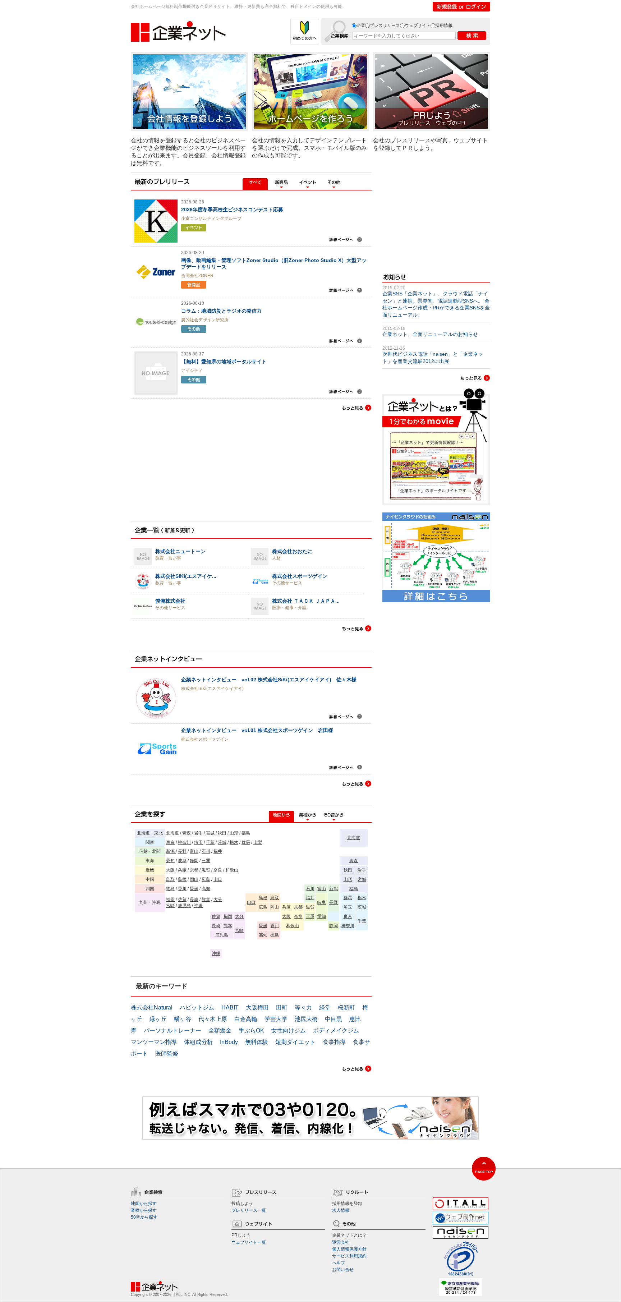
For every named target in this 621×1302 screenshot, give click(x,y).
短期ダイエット (295, 1042)
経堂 (325, 1007)
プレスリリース (385, 25)
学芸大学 (276, 1019)
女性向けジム (288, 1030)
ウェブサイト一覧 (248, 1242)
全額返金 (219, 1030)
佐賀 (182, 899)
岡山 (194, 879)
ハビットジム (197, 1007)
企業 (360, 25)
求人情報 (340, 1210)
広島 (206, 879)
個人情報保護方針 (349, 1249)
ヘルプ (338, 1262)
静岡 (194, 860)
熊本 (206, 899)
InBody (229, 1042)
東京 (170, 842)
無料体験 (256, 1042)
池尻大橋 (306, 1019)
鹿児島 (184, 905)
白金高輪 (245, 1019)
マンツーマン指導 (154, 1042)
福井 (217, 851)
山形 (234, 833)
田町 (282, 1007)
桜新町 (346, 1007)
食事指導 (334, 1042)
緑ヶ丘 (158, 1019)
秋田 (222, 833)
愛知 (170, 860)
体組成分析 (198, 1042)
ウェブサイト (418, 25)
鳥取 (170, 879)
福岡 (170, 899)
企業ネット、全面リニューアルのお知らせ (430, 334)
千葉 (210, 842)
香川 (182, 888)
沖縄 (198, 905)
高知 (206, 888)
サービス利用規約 (349, 1256)
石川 (206, 851)
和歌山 (231, 870)
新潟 (171, 851)
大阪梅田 (257, 1007)
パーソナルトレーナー (172, 1030)
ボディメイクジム (336, 1030)
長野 (182, 851)
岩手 (198, 833)
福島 (246, 833)
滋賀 (206, 870)
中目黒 (333, 1019)
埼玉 (198, 842)
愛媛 (194, 888)
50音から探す (144, 1217)
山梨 (257, 842)
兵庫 (182, 870)
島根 (182, 879)
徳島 (170, 888)
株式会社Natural (151, 1007)
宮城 (210, 833)
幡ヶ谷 (182, 1019)
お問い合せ (343, 1269)
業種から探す (144, 1210)
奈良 (217, 870)
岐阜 (182, 860)
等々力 (303, 1007)
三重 (206, 860)
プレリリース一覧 (248, 1210)
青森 (186, 833)
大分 (217, 899)
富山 (194, 851)
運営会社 (340, 1242)
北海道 (172, 833)
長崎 (194, 899)
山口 (217, 879)
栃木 (234, 842)
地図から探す (144, 1203)
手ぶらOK (251, 1030)
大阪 (170, 870)
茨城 (222, 842)
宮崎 (170, 905)
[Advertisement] (185, 474)
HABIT (230, 1007)
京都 (194, 870)
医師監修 (166, 1053)
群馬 (246, 842)
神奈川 (184, 842)
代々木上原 (212, 1019)
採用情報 (443, 25)
